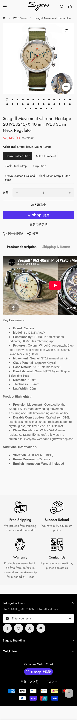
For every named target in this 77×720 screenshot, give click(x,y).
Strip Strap (39, 166)
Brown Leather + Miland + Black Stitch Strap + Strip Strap (37, 178)
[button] (70, 6)
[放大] (66, 87)
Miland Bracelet (46, 156)
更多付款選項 (38, 224)
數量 (6, 192)
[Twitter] (29, 628)
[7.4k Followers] (18, 628)
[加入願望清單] (66, 31)
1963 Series (20, 18)
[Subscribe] (70, 618)
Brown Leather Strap (17, 156)
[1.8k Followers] (7, 628)
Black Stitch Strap (16, 166)
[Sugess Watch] (38, 6)
